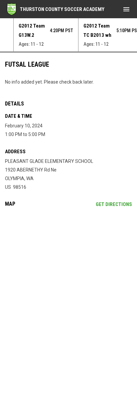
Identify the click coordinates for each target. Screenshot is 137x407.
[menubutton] (126, 9)
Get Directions (114, 204)
